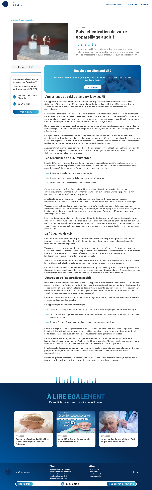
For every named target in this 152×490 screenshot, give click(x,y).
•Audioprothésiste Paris (59, 478)
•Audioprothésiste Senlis (59, 474)
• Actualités (93, 471)
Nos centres (132, 4)
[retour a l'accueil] (13, 4)
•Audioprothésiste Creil (58, 476)
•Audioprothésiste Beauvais (60, 471)
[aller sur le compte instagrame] (134, 472)
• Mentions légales (95, 474)
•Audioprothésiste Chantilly (60, 469)
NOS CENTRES (24, 484)
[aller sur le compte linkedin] (137, 472)
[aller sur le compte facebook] (131, 472)
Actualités (144, 4)
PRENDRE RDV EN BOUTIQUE (121, 484)
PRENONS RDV (26, 112)
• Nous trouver (94, 469)
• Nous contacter (95, 476)
